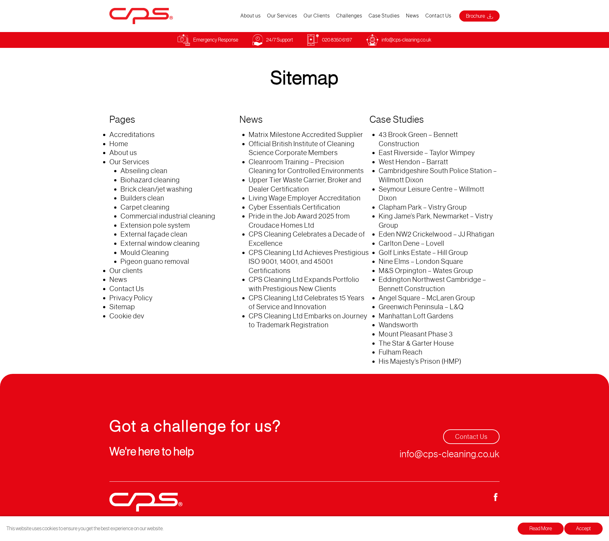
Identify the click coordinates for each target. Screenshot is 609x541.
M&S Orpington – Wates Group (426, 271)
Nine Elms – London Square (421, 261)
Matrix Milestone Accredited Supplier (306, 135)
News (412, 16)
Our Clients (317, 16)
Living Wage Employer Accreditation (305, 198)
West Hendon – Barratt (413, 162)
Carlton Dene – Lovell (411, 243)
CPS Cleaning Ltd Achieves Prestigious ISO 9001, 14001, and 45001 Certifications (309, 262)
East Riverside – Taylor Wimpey (427, 153)
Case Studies (384, 16)
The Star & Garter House (416, 343)
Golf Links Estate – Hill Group (423, 253)
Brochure (476, 16)
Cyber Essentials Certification (294, 207)
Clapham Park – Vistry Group (423, 207)
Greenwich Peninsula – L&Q (421, 307)
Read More (540, 528)
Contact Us (438, 16)
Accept (583, 528)
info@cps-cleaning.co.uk (406, 40)
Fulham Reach (400, 352)
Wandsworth (398, 325)
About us (250, 16)
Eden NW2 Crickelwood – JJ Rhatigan (436, 234)
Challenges (349, 16)
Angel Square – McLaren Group (427, 298)
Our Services (282, 16)
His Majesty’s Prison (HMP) (420, 361)
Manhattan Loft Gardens (416, 316)
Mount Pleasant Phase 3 (416, 334)
